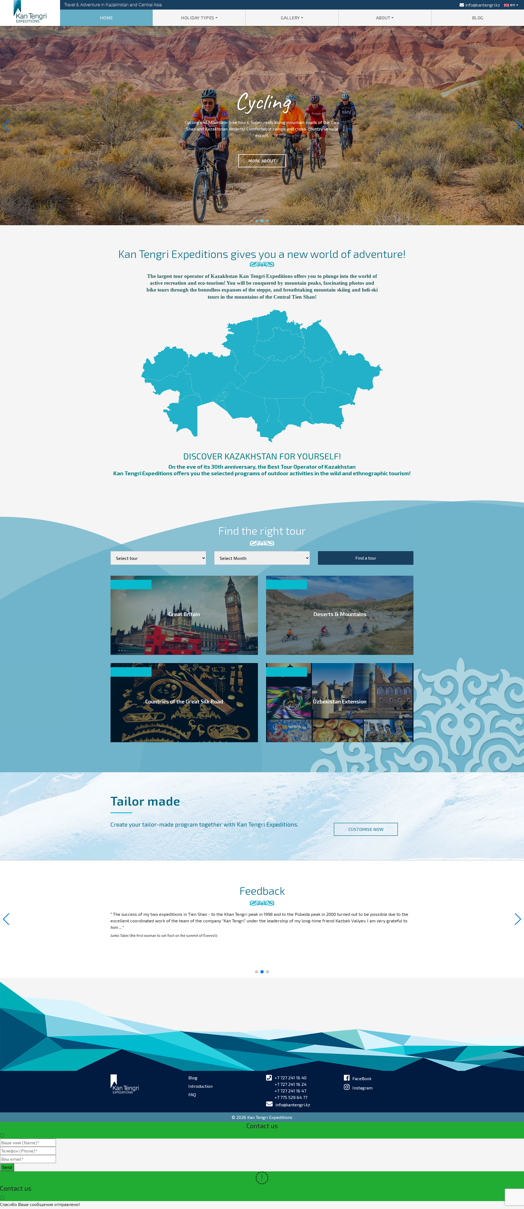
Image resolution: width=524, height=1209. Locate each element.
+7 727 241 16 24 (290, 1084)
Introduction (200, 1086)
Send (7, 1167)
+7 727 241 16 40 (290, 1077)
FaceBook (361, 1078)
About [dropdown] (383, 17)
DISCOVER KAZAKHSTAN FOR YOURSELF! (262, 456)
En (512, 4)
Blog (477, 17)
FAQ (192, 1094)
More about (262, 160)
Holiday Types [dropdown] (197, 17)
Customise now (365, 829)
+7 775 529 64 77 (291, 1097)
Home (106, 17)
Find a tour (365, 557)
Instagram (362, 1087)
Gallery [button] (290, 17)
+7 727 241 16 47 (290, 1090)
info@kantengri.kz (292, 1104)
